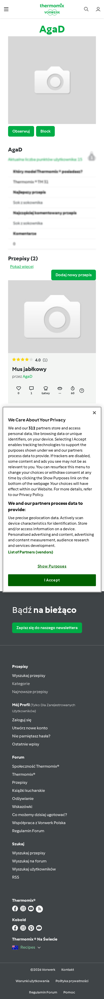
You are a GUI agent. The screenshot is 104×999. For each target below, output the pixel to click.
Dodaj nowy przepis (74, 274)
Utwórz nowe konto (30, 728)
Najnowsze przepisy (30, 691)
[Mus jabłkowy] (52, 316)
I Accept (52, 580)
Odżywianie (23, 798)
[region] (52, 499)
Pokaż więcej (22, 266)
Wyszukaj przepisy (28, 675)
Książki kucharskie (28, 790)
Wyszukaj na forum (29, 861)
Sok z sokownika (28, 202)
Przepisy (20, 666)
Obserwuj (21, 131)
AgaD (27, 376)
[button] (6, 9)
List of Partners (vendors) (30, 552)
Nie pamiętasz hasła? (31, 736)
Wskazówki (22, 806)
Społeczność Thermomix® (35, 766)
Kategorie (21, 683)
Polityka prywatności (72, 981)
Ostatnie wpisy (25, 744)
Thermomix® (23, 774)
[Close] (94, 412)
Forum (18, 757)
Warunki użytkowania (32, 981)
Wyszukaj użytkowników (34, 869)
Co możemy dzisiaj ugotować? (39, 814)
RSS (15, 877)
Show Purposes (52, 566)
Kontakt (67, 969)
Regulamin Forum (28, 830)
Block (45, 131)
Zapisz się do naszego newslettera (47, 627)
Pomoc (69, 992)
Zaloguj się (21, 719)
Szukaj (18, 843)
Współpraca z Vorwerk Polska (39, 822)
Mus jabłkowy (29, 369)
